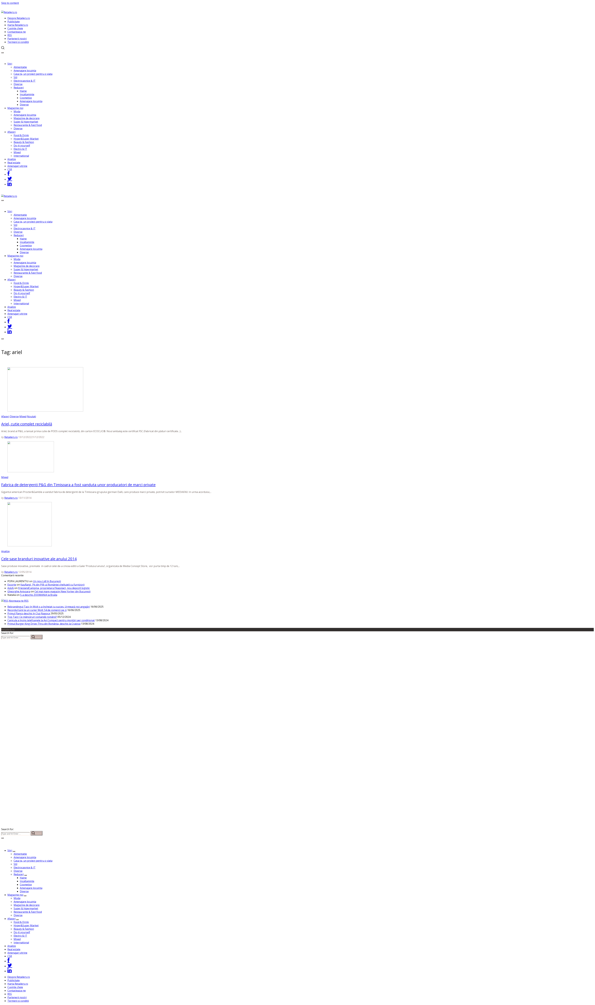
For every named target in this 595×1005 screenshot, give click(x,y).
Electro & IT (20, 149)
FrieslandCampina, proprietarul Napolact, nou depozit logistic (54, 588)
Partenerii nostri (17, 38)
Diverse (18, 84)
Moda (17, 111)
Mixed (17, 152)
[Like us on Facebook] (8, 174)
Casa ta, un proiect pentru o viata (33, 74)
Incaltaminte (27, 94)
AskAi (10, 588)
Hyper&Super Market (26, 138)
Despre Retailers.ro (18, 18)
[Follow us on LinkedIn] (9, 184)
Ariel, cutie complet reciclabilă (26, 423)
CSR (9, 169)
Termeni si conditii (18, 42)
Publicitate (13, 21)
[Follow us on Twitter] (9, 179)
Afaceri (11, 132)
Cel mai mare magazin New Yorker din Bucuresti (62, 591)
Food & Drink (21, 135)
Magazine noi (15, 108)
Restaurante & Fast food (28, 125)
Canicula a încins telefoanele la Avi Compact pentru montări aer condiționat (51, 620)
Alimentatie (20, 67)
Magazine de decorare (27, 118)
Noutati (31, 416)
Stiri (9, 63)
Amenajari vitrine (17, 166)
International (21, 155)
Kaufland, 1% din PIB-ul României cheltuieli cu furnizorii (52, 584)
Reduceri (19, 87)
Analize (11, 159)
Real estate (13, 162)
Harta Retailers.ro (17, 25)
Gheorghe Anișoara (18, 591)
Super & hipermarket (26, 121)
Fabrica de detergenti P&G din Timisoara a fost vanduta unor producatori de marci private (78, 484)
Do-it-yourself (22, 145)
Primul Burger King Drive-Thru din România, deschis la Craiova (43, 623)
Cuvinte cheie (15, 28)
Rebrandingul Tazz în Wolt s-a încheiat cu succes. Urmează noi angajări (48, 606)
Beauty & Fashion (24, 142)
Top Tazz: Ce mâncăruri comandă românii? (32, 617)
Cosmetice (26, 98)
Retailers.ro (11, 437)
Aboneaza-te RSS (19, 600)
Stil (15, 77)
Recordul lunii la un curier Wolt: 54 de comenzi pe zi (37, 610)
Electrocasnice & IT (24, 80)
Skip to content (10, 3)
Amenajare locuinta (25, 70)
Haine (23, 91)
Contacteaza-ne (16, 31)
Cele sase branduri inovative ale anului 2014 (39, 558)
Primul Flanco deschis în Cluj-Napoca (28, 613)
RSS (9, 35)
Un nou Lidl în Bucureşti (47, 581)
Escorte (11, 584)
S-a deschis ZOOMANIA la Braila (38, 595)
